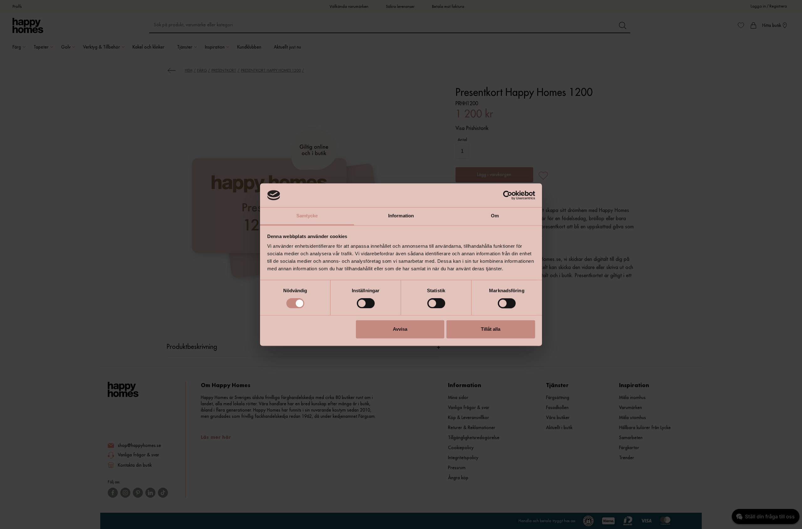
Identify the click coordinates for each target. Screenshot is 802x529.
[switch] (366, 303)
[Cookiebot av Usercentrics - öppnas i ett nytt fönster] (507, 195)
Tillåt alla (490, 329)
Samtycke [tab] (307, 216)
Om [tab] (495, 216)
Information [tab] (401, 216)
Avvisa (400, 329)
